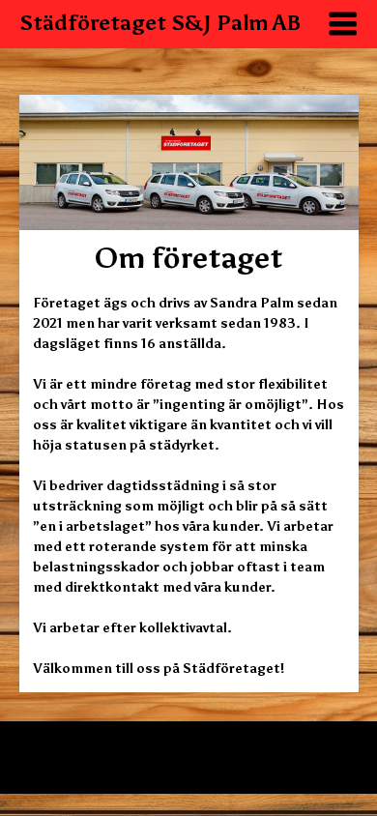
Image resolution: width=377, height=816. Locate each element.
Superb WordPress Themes (221, 766)
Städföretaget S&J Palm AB (160, 23)
